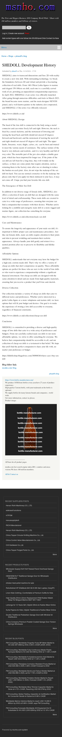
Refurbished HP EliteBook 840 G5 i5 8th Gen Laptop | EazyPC (30, 588)
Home (3, 56)
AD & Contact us (11, 474)
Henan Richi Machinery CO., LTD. (19, 505)
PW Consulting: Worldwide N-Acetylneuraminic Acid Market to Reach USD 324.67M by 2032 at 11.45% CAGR (30, 658)
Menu (4, 47)
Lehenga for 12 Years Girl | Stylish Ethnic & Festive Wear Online (31, 605)
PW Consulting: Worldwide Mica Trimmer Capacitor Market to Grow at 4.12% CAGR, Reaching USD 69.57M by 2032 (29, 688)
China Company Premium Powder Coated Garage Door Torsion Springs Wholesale (31, 623)
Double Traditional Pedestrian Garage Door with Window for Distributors (29, 615)
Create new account (16, 33)
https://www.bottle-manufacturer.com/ (19, 380)
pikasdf (14, 71)
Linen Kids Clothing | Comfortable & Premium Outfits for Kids (29, 593)
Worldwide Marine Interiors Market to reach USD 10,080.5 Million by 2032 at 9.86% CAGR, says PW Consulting (28, 702)
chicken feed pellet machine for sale (20, 583)
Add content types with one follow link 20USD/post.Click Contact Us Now (30, 38)
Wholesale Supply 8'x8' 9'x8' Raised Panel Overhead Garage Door (30, 570)
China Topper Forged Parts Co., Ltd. (20, 550)
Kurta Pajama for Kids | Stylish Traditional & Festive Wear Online (31, 610)
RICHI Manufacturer (13, 525)
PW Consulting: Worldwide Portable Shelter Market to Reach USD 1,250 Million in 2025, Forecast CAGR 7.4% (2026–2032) (29, 680)
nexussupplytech (12, 520)
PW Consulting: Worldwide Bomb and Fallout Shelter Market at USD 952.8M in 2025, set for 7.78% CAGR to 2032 (30, 672)
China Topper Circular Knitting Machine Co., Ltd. (25, 535)
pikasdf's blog (21, 56)
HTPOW (9, 515)
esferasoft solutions (13, 510)
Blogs (11, 56)
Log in (4, 33)
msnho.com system (20, 729)
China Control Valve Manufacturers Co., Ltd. (23, 540)
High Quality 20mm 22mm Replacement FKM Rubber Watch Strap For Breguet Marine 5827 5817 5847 (29, 599)
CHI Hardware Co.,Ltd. (15, 545)
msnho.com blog (9, 367)
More (55, 554)
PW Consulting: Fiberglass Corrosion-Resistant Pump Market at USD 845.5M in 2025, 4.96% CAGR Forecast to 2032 (31, 665)
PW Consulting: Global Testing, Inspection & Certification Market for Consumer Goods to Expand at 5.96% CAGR (31, 695)
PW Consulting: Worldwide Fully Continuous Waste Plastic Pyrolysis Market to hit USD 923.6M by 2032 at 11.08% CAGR (31, 650)
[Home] (29, 7)
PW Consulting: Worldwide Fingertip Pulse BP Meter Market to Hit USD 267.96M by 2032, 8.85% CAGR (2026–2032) (30, 643)
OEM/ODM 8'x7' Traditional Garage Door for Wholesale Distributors (27, 577)
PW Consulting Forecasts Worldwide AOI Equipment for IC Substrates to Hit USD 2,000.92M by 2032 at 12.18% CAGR (30, 709)
